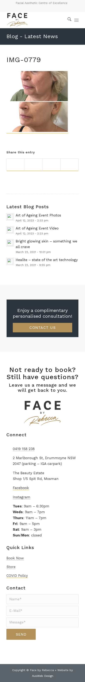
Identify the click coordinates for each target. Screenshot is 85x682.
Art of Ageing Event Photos (38, 215)
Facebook (21, 488)
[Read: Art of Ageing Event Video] (10, 230)
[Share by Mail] (69, 165)
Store (10, 567)
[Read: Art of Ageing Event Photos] (10, 217)
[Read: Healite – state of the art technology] (10, 261)
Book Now (15, 558)
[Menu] (76, 20)
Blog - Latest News (32, 36)
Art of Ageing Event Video (37, 228)
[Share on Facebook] (16, 165)
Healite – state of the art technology (47, 260)
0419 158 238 (24, 449)
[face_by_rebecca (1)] (35, 20)
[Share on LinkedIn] (51, 165)
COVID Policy (17, 576)
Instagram (21, 497)
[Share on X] (33, 165)
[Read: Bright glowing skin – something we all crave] (10, 243)
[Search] (67, 20)
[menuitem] (67, 20)
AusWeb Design (42, 675)
